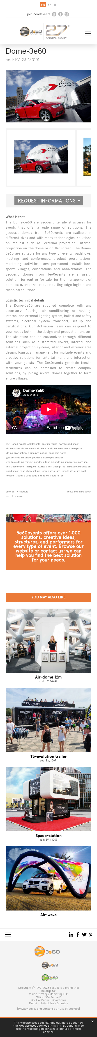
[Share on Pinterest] (91, 934)
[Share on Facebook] (78, 934)
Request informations (48, 201)
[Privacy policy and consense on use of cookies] (48, 1008)
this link (56, 1025)
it (55, 5)
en (43, 5)
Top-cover (18, 496)
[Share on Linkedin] (71, 934)
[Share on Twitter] (84, 934)
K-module (22, 491)
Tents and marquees (78, 491)
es (49, 5)
